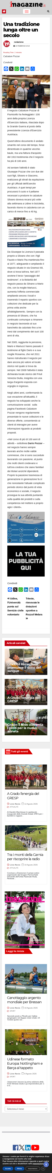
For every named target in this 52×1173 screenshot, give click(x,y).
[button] (48, 11)
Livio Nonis (15, 804)
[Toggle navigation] (26, 11)
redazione (19, 42)
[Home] (4, 11)
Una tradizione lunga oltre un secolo (21, 29)
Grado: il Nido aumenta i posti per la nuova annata (25, 728)
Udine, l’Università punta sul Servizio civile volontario (15, 606)
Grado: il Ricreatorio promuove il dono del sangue (24, 667)
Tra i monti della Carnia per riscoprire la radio (25, 857)
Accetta (8, 1169)
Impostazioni (32, 1169)
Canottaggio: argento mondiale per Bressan (24, 1000)
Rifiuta (19, 1169)
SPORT (12, 1011)
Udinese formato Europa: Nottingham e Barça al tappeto (25, 1063)
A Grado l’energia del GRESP (23, 699)
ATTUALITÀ (14, 807)
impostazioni (38, 1163)
